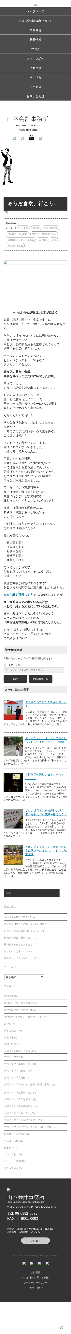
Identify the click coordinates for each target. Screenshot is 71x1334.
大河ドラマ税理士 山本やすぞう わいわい (9, 167)
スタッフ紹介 (35, 58)
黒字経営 (43, 239)
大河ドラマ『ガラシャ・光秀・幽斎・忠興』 (27, 1084)
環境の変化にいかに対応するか (20, 1010)
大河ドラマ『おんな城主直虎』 (20, 1120)
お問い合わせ (35, 96)
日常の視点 (10, 1030)
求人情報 (35, 77)
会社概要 (35, 1272)
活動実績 (35, 68)
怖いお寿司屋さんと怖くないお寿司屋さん (26, 923)
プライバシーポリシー (35, 1282)
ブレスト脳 (22, 228)
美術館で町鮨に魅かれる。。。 (20, 937)
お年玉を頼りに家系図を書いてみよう (24, 930)
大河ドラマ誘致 (12, 1057)
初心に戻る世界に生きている (19, 917)
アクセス (35, 86)
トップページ (35, 11)
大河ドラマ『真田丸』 (16, 1077)
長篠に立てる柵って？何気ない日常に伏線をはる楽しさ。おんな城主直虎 (46, 850)
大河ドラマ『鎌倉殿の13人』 (19, 1106)
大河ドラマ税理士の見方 (44, 234)
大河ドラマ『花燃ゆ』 (16, 1070)
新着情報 (35, 39)
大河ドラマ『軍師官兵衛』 (18, 1063)
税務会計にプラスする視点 (21, 239)
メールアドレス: (12, 665)
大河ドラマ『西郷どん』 (17, 1113)
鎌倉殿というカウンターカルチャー (23, 958)
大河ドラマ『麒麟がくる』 (18, 1092)
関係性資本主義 (15, 245)
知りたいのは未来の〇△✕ (18, 951)
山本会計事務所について (35, 20)
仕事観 (36, 228)
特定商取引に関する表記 (35, 1277)
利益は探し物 (50, 228)
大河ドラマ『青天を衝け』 (18, 1099)
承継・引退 (10, 1044)
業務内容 (35, 30)
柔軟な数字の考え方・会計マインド (23, 1016)
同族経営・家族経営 (17, 234)
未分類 (7, 1023)
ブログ (35, 49)
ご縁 (54, 239)
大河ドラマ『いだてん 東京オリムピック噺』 (29, 1127)
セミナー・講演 (12, 1161)
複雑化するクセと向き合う (18, 944)
